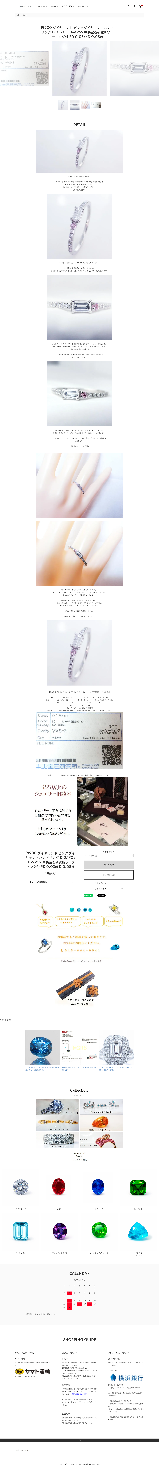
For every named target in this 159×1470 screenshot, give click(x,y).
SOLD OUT (109, 865)
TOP (17, 15)
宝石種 (53, 6)
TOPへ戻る (79, 1440)
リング (24, 15)
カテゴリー (41, 6)
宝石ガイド (82, 6)
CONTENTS (67, 6)
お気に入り (110, 875)
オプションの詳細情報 (37, 881)
